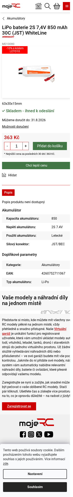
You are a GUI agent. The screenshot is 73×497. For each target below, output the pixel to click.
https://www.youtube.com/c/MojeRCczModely (48, 434)
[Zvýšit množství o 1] (26, 146)
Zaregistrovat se (19, 406)
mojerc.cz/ (31, 434)
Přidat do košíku (50, 146)
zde (5, 463)
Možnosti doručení (15, 127)
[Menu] (67, 6)
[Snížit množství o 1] (7, 146)
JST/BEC (58, 244)
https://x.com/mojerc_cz (39, 434)
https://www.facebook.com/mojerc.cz (23, 434)
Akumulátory (51, 265)
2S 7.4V (57, 227)
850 (54, 218)
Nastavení (35, 474)
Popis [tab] (8, 192)
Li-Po (45, 282)
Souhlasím (35, 487)
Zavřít (24, 175)
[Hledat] (48, 6)
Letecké (57, 236)
